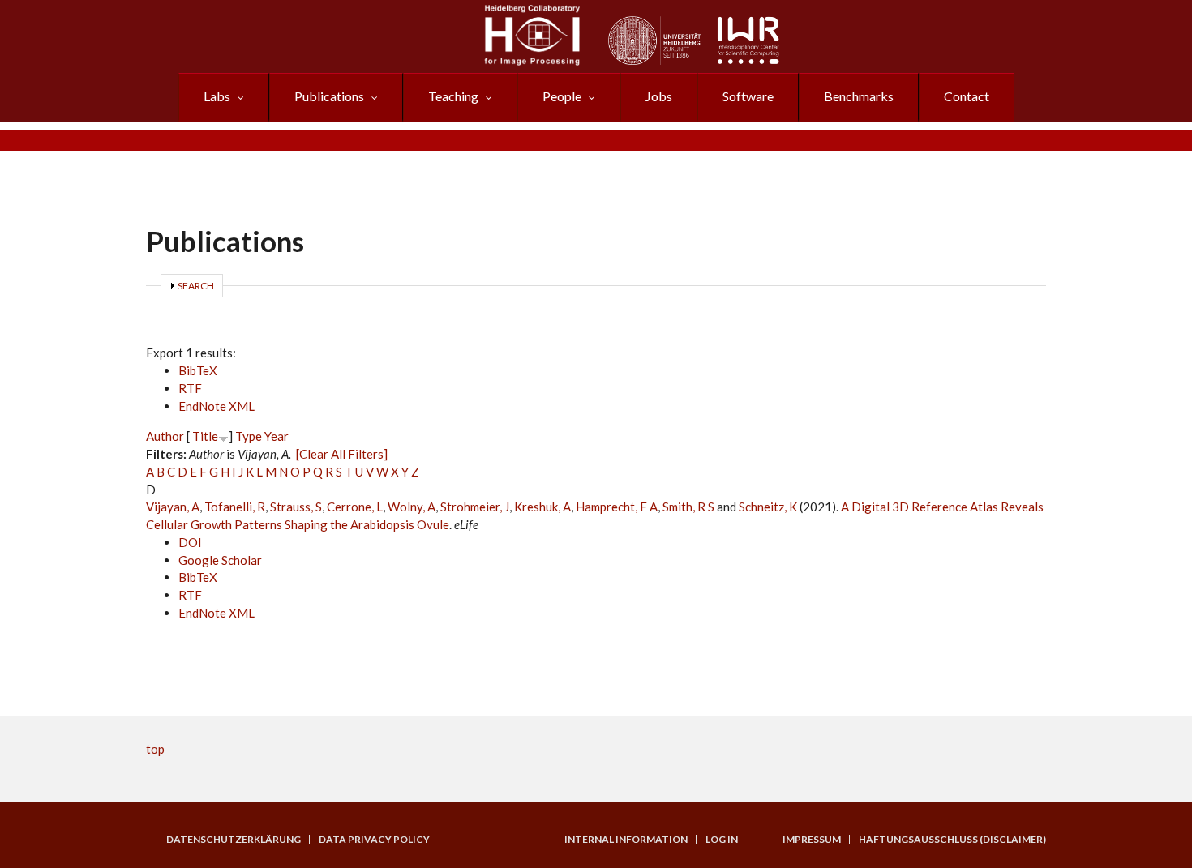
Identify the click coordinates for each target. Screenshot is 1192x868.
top (155, 749)
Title (205, 436)
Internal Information (626, 839)
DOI (190, 542)
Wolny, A (411, 506)
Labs (217, 96)
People (561, 96)
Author (165, 436)
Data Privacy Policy (374, 839)
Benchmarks (859, 96)
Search (196, 286)
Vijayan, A (172, 506)
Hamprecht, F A (617, 506)
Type (248, 436)
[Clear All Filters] (342, 454)
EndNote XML (216, 406)
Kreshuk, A (542, 506)
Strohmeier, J (474, 506)
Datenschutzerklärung (233, 839)
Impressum (812, 839)
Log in (721, 839)
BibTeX (197, 370)
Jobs (658, 96)
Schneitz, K (768, 506)
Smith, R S (688, 506)
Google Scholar (220, 560)
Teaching (453, 96)
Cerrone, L (355, 506)
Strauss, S (296, 506)
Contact (966, 96)
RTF (190, 388)
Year (276, 436)
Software (748, 96)
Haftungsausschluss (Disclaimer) (952, 839)
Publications (329, 96)
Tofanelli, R (234, 506)
